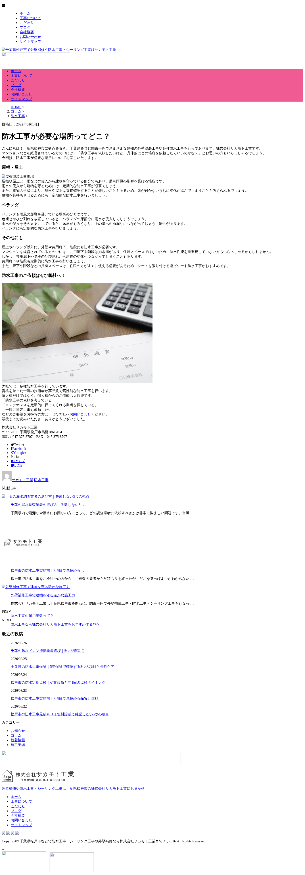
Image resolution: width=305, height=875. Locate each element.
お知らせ (18, 731)
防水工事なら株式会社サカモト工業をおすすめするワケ (55, 624)
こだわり (27, 23)
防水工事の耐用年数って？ (32, 616)
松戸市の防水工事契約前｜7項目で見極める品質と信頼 (54, 698)
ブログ (25, 27)
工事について (30, 18)
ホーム (25, 13)
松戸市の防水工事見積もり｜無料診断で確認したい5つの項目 (60, 714)
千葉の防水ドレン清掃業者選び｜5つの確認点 (47, 651)
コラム (16, 735)
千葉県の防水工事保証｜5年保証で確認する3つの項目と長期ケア (62, 666)
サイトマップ (30, 41)
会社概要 (27, 32)
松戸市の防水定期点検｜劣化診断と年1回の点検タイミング (58, 682)
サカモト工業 (22, 480)
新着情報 (18, 740)
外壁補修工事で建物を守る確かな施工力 (43, 595)
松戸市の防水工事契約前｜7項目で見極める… (47, 570)
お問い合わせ (30, 37)
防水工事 (18, 116)
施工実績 (18, 745)
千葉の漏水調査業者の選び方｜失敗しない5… (47, 505)
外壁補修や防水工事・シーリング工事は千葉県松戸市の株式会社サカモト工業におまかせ (73, 788)
